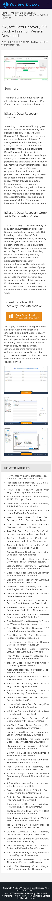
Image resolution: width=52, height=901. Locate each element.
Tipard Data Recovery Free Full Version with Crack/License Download (28, 819)
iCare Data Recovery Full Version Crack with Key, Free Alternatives (28, 671)
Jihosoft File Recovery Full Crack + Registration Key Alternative (28, 685)
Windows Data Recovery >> (24, 13)
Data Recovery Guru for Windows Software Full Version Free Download (28, 847)
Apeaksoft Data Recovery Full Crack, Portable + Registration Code (28, 546)
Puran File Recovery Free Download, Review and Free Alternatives (28, 761)
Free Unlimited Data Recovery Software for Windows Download (28, 650)
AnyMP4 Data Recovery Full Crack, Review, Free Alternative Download (28, 532)
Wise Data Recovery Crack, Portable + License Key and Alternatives (28, 854)
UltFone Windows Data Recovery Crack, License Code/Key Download (28, 833)
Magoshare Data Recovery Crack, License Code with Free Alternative (28, 719)
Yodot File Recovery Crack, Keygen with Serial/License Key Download (28, 867)
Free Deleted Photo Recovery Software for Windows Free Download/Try (28, 622)
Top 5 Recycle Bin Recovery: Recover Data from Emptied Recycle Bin (28, 826)
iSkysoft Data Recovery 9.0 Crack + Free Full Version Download (28, 678)
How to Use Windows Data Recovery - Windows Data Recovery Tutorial (28, 477)
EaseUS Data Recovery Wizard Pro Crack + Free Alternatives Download (28, 602)
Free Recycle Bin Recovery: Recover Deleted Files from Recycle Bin (28, 643)
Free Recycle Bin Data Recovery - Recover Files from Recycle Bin (28, 636)
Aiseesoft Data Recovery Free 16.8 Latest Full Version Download (28, 512)
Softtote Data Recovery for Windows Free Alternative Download (28, 798)
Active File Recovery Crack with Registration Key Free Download (28, 491)
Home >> (5, 13)
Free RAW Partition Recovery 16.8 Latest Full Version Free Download (28, 629)
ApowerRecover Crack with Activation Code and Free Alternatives (28, 553)
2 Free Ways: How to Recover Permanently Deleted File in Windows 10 (28, 776)
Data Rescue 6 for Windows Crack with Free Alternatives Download (28, 574)
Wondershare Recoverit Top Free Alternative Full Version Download (28, 861)
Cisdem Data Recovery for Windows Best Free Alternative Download (28, 567)
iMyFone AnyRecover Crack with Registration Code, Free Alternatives (28, 539)
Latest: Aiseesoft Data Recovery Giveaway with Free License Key (28, 525)
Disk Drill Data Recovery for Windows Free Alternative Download (28, 581)
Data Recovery (12, 44)
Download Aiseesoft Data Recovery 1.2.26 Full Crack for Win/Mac (28, 505)
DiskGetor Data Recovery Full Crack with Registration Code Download (28, 588)
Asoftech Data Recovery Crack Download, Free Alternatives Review (28, 560)
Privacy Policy (20, 896)
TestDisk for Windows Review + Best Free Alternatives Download (28, 812)
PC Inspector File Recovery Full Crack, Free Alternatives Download (28, 747)
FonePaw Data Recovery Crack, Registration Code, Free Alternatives (28, 608)
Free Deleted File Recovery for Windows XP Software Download (28, 768)
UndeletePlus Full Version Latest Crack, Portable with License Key (28, 840)
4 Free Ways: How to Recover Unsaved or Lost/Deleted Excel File (28, 784)
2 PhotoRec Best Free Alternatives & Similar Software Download (28, 754)
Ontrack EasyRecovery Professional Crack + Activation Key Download (28, 733)
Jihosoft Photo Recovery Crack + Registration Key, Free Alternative (28, 692)
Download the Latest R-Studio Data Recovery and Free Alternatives (28, 791)
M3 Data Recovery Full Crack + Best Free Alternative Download (28, 712)
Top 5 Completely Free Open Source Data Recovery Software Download (28, 740)
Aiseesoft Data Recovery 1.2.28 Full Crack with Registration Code (28, 484)
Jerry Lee (43, 42)
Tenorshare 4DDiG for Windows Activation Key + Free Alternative (28, 805)
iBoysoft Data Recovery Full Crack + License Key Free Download (28, 664)
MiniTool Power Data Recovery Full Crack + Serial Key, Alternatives (28, 726)
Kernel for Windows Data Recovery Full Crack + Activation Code (28, 698)
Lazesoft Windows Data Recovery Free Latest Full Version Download (28, 705)
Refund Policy (34, 896)
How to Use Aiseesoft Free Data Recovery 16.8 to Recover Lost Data (28, 518)
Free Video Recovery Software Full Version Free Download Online (28, 657)
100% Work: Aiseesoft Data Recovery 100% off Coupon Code (28, 498)
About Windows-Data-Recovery (20, 893)
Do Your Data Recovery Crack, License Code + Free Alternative (28, 595)
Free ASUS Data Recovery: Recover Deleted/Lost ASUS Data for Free (28, 615)
